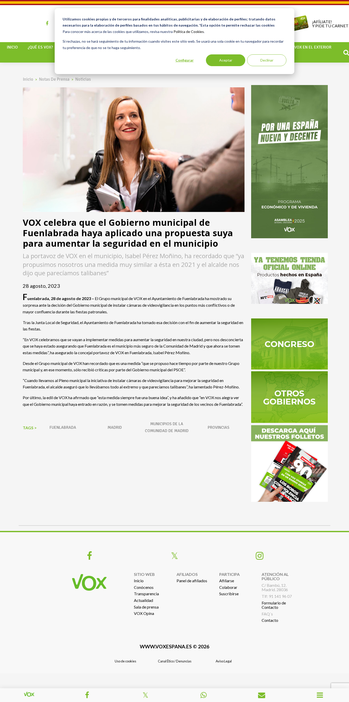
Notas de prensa (54, 79)
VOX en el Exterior (312, 47)
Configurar (185, 60)
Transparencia (146, 593)
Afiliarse (226, 580)
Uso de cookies (125, 661)
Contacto (270, 620)
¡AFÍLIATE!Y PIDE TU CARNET (330, 23)
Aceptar (225, 60)
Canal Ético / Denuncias (174, 661)
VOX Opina (144, 613)
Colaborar (228, 587)
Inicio (12, 47)
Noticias (83, 79)
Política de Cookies (188, 31)
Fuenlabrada (63, 427)
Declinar (266, 60)
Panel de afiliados (192, 580)
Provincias (218, 427)
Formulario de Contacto (274, 605)
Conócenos (144, 587)
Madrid (115, 427)
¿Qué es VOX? (40, 47)
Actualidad (143, 600)
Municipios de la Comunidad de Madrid (167, 427)
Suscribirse (229, 593)
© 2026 (174, 646)
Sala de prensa (146, 606)
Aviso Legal (224, 661)
